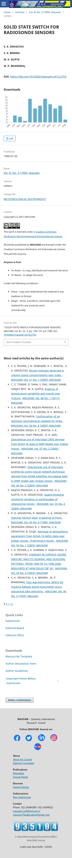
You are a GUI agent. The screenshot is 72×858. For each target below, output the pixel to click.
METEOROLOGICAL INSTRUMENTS (25, 199)
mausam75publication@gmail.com (31, 814)
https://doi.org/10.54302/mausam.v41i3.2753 (38, 76)
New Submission (22, 797)
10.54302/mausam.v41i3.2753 (20, 334)
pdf (11, 138)
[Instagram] (54, 740)
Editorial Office (15, 635)
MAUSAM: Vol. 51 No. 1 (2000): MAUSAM (36, 379)
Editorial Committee (23, 763)
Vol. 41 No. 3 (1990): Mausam (45, 12)
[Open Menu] (3, 3)
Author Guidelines (17, 671)
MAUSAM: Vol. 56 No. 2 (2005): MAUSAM (36, 425)
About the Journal (22, 759)
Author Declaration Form (21, 663)
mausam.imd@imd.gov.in (26, 811)
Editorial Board (15, 628)
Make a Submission (19, 700)
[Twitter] (28, 740)
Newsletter (18, 773)
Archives (19, 12)
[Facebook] (17, 740)
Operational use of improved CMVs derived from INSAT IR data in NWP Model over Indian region (39, 444)
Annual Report (20, 777)
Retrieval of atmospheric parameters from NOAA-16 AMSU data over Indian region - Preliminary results (39, 536)
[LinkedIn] (41, 740)
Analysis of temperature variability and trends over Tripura (35, 393)
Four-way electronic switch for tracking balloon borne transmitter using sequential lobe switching (37, 586)
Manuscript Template (19, 656)
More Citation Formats (18, 342)
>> (11, 604)
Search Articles (21, 787)
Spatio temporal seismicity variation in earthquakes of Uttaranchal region (37, 499)
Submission (13, 621)
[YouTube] (38, 749)
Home (7, 12)
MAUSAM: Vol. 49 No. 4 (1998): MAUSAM (36, 522)
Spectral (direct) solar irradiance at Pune (36, 517)
